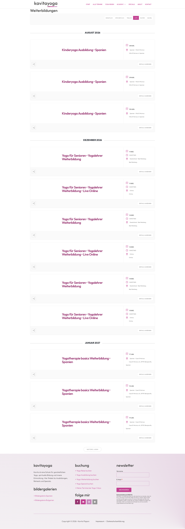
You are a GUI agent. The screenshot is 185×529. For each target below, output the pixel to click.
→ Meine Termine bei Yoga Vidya (88, 488)
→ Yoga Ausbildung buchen (85, 475)
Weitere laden (92, 449)
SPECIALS (132, 4)
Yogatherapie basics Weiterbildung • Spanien (86, 360)
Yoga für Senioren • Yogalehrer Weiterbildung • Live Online (82, 189)
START (88, 4)
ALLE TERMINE (97, 4)
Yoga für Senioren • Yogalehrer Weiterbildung (82, 157)
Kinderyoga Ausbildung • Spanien (84, 50)
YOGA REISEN (109, 4)
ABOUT (140, 4)
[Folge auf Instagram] (89, 501)
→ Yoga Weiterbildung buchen (87, 479)
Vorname (119, 471)
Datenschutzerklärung (115, 521)
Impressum (100, 521)
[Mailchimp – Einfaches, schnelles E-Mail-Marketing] (147, 490)
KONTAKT (148, 4)
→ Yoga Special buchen (84, 484)
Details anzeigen (145, 64)
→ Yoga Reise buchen (83, 471)
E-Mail (119, 479)
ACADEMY (120, 4)
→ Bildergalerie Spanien (43, 496)
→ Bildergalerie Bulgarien (44, 500)
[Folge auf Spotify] (94, 501)
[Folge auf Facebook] (77, 501)
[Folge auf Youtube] (83, 501)
